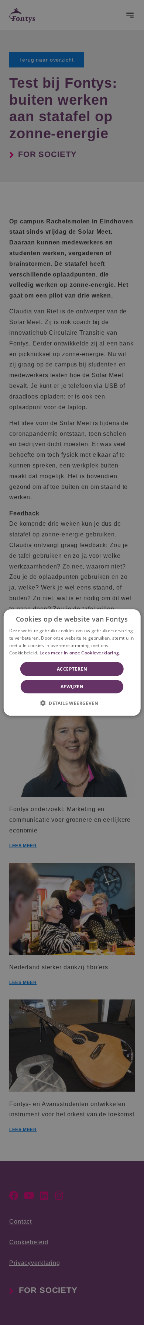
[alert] (72, 662)
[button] (72, 702)
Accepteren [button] (72, 668)
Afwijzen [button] (72, 686)
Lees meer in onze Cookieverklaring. (80, 652)
